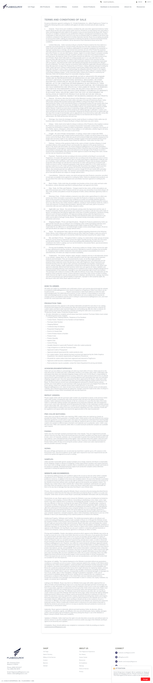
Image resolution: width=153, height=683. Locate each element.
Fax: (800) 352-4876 (13, 669)
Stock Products (89, 7)
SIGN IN (140, 2)
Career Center (83, 657)
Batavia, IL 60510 (12, 664)
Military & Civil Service (49, 657)
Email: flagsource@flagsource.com (18, 672)
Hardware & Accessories (109, 7)
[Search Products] (101, 2)
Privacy (81, 671)
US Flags (31, 7)
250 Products (45, 7)
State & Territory (47, 654)
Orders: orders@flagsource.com (17, 673)
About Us (127, 7)
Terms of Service (84, 668)
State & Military (61, 7)
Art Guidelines (83, 663)
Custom (75, 7)
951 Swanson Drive (13, 662)
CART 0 (149, 2)
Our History (82, 654)
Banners (45, 663)
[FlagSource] (13, 6)
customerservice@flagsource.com (55, 627)
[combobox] (119, 2)
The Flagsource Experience (87, 651)
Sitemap (81, 666)
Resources (141, 7)
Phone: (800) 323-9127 (14, 667)
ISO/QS (45, 666)
